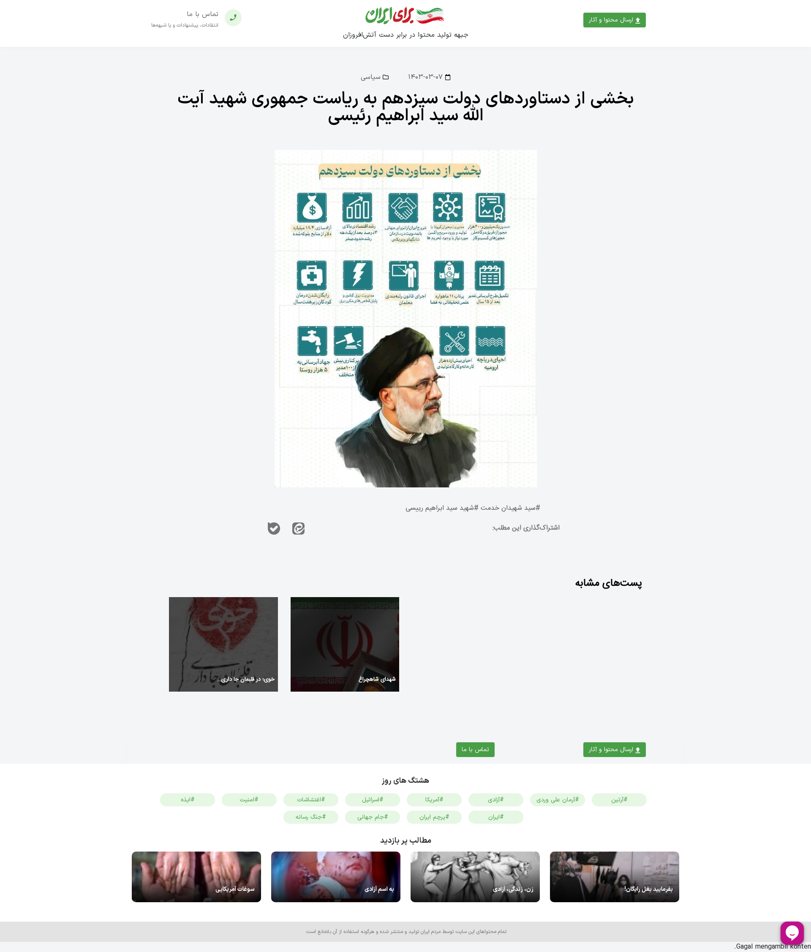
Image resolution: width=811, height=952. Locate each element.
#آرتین (619, 799)
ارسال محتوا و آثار (612, 20)
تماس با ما (475, 749)
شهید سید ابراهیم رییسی (440, 508)
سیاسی (371, 77)
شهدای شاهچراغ (377, 679)
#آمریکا (434, 799)
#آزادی (496, 799)
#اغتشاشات (311, 799)
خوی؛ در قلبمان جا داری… (246, 679)
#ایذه (188, 799)
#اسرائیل (373, 799)
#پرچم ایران (434, 817)
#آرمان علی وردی (557, 799)
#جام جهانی (372, 817)
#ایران (496, 817)
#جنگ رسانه (311, 817)
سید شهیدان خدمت (508, 508)
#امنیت (249, 799)
